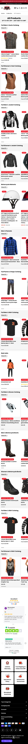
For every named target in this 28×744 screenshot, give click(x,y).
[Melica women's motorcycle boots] (10, 486)
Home (3, 13)
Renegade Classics (10, 735)
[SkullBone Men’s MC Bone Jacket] (10, 120)
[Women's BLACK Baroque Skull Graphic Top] (10, 566)
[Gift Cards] (15, 8)
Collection (9, 13)
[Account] (24, 8)
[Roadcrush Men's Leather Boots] (10, 448)
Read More (7, 621)
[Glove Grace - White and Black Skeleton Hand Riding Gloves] (10, 407)
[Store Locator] (22, 8)
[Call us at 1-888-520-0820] (17, 8)
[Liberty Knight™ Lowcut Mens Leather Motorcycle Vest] (10, 40)
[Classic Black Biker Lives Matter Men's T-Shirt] (10, 327)
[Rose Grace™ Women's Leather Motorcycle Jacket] (10, 160)
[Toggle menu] (2, 8)
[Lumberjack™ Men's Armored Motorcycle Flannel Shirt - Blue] (10, 246)
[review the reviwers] (5, 612)
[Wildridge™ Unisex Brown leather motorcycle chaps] (10, 286)
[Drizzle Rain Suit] (10, 368)
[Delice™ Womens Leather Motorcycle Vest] (10, 81)
